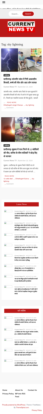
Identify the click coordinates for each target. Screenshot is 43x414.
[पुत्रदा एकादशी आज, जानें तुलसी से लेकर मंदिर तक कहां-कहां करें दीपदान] (8, 352)
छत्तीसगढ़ (6, 75)
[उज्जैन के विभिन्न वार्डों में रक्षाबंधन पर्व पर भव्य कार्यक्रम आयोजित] (8, 237)
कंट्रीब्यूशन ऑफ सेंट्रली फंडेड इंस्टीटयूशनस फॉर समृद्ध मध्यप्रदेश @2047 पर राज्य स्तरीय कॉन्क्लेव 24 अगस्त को (27, 227)
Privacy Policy (8, 393)
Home (4, 390)
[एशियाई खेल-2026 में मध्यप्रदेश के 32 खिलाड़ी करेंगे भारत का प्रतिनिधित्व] (8, 268)
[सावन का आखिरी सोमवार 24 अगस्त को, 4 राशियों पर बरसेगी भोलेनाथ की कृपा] (8, 342)
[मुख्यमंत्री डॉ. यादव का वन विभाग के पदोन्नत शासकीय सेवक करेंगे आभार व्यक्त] (8, 247)
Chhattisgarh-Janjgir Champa (13, 105)
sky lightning (30, 105)
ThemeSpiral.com (22, 407)
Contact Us (32, 390)
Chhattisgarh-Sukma (22, 178)
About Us (19, 390)
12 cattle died (8, 178)
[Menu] (3, 2)
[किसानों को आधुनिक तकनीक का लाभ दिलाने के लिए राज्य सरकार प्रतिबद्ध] (8, 258)
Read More (11, 102)
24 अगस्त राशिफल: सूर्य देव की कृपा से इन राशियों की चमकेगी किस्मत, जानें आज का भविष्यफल (26, 216)
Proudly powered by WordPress (13, 405)
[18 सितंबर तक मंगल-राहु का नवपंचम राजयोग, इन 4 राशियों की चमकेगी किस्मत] (8, 332)
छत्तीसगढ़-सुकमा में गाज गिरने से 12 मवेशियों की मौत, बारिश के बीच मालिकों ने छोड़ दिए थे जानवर (21, 153)
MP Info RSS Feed (20, 395)
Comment (10, 107)
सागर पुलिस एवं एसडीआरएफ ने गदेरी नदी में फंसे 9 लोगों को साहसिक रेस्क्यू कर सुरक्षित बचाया (26, 291)
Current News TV (10, 87)
